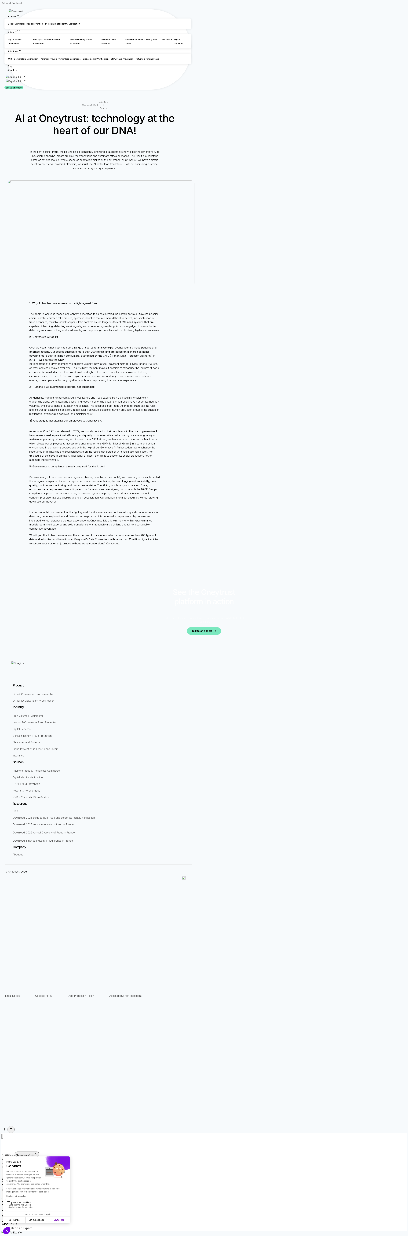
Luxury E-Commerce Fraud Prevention (35, 722)
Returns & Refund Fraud (147, 59)
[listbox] (97, 81)
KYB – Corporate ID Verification (23, 59)
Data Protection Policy (81, 995)
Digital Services (22, 729)
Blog (9, 66)
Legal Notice (12, 995)
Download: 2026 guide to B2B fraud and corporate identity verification (54, 817)
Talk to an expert (13, 87)
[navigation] (204, 1233)
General (103, 108)
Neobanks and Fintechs (26, 742)
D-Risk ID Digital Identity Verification (62, 23)
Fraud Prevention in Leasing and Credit (35, 749)
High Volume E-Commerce (28, 715)
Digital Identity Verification (96, 59)
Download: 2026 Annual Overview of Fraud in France (44, 832)
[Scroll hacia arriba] (4, 1130)
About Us (12, 70)
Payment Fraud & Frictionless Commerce (61, 59)
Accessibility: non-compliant (125, 995)
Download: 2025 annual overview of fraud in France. (43, 824)
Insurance (167, 39)
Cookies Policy (43, 995)
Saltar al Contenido (12, 3)
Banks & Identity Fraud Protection (32, 735)
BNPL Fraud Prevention (122, 59)
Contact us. (113, 543)
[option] (13, 81)
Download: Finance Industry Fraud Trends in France (43, 840)
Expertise (103, 102)
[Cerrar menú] (2, 1136)
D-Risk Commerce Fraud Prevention (25, 23)
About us (18, 854)
